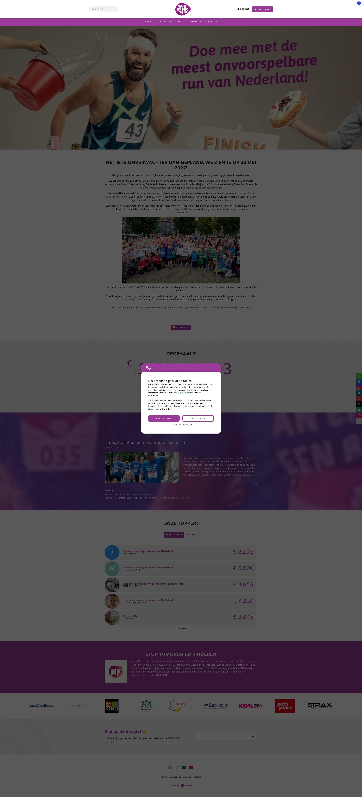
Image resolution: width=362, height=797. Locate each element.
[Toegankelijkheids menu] (359, 3)
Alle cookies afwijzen (181, 425)
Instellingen (198, 418)
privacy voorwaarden (183, 393)
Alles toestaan (164, 418)
